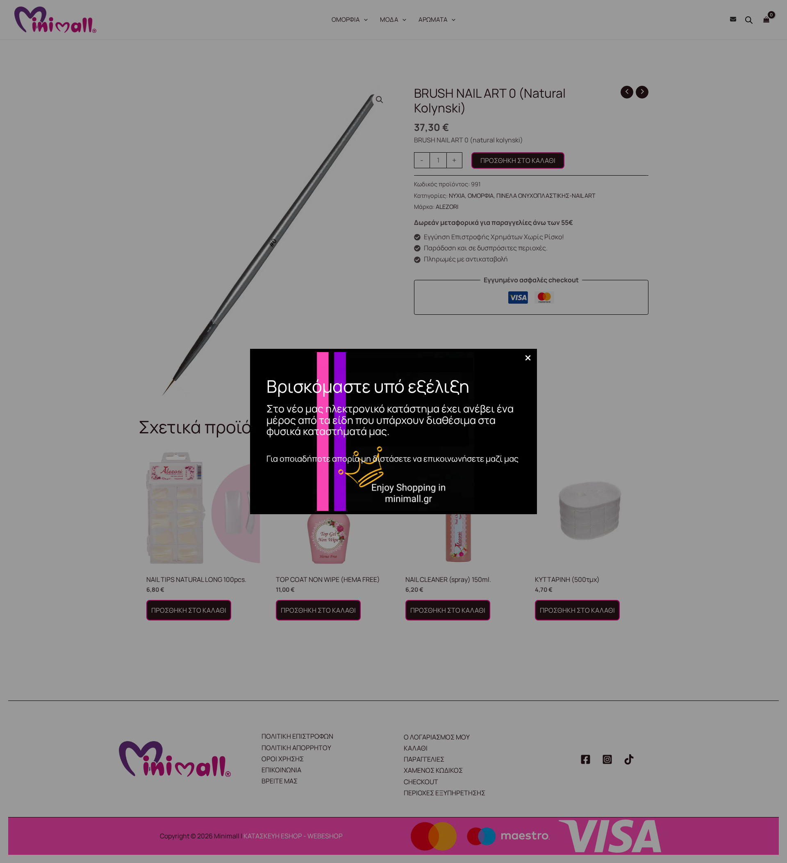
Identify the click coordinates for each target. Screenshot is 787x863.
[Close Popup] (528, 358)
